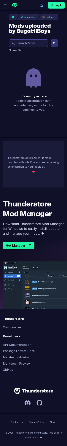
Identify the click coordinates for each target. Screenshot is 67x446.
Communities (12, 327)
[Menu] (5, 5)
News (53, 422)
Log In (59, 5)
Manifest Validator (16, 357)
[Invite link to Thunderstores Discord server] (28, 403)
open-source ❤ (33, 437)
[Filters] (54, 43)
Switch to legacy (42, 5)
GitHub (8, 369)
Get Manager (15, 245)
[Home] (14, 5)
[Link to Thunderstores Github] (39, 403)
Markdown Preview (17, 363)
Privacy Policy (36, 422)
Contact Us (17, 422)
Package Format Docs (19, 351)
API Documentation (17, 345)
